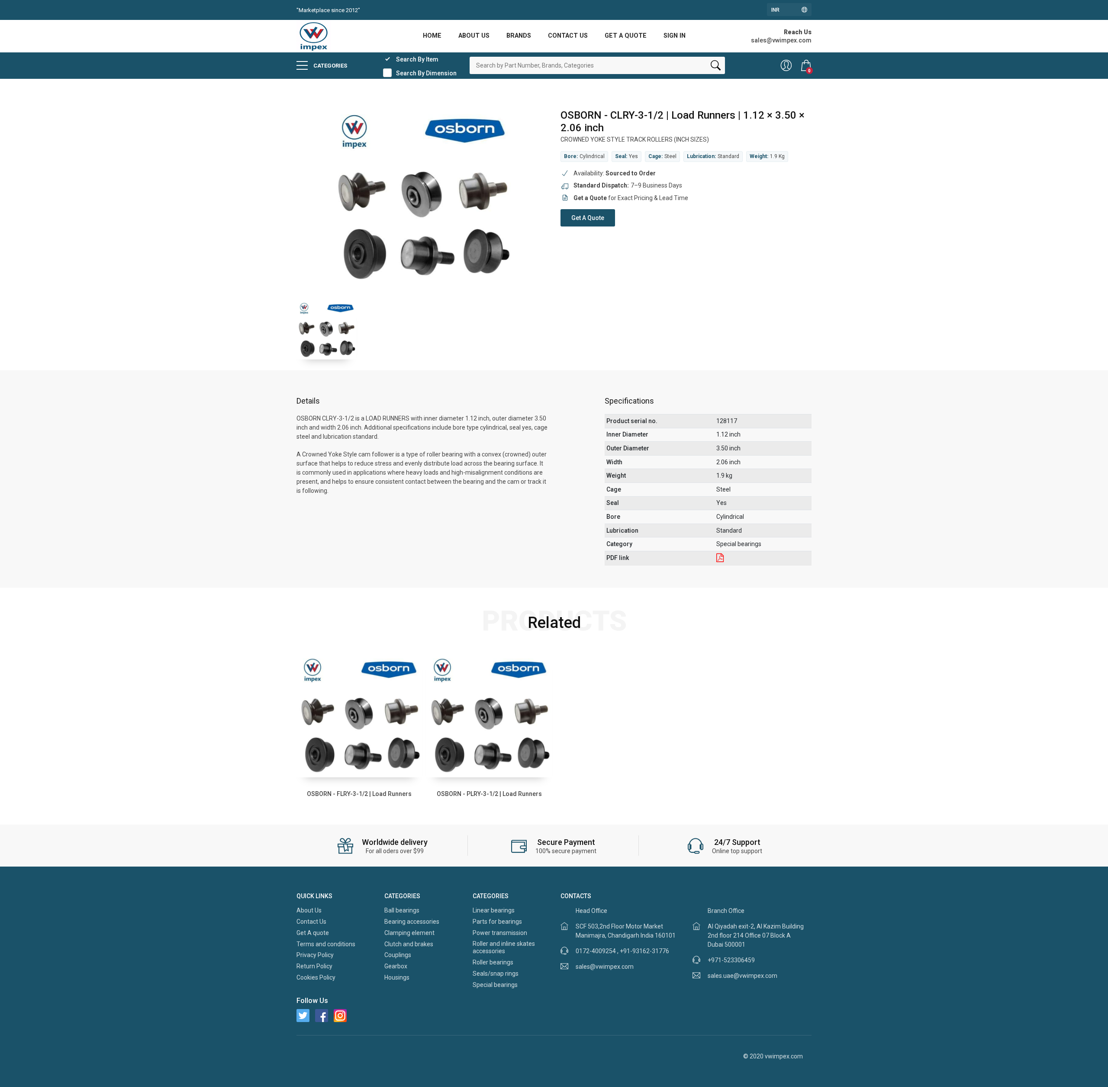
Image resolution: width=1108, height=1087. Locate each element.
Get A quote (626, 35)
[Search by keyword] (716, 67)
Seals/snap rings (496, 973)
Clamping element (409, 932)
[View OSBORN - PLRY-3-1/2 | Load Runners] (489, 714)
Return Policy (314, 966)
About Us (474, 35)
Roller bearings (493, 962)
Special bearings (495, 984)
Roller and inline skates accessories (504, 947)
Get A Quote (587, 217)
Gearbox (395, 966)
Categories (329, 65)
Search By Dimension (426, 73)
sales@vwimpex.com (605, 966)
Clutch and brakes (408, 944)
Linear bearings (494, 910)
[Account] (786, 65)
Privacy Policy (315, 954)
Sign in (675, 35)
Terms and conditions (325, 944)
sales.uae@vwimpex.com (742, 975)
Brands (518, 35)
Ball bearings (401, 910)
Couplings (397, 954)
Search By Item (417, 59)
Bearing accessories (411, 921)
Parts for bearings (497, 921)
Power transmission (500, 932)
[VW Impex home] (313, 35)
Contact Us (568, 35)
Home (432, 35)
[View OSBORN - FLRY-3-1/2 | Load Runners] (359, 714)
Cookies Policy (315, 977)
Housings (396, 977)
